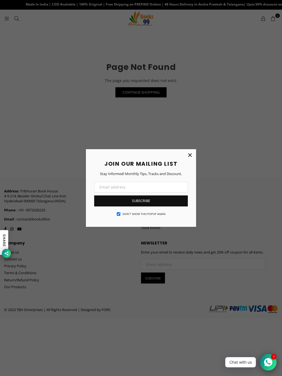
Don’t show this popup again (144, 214)
